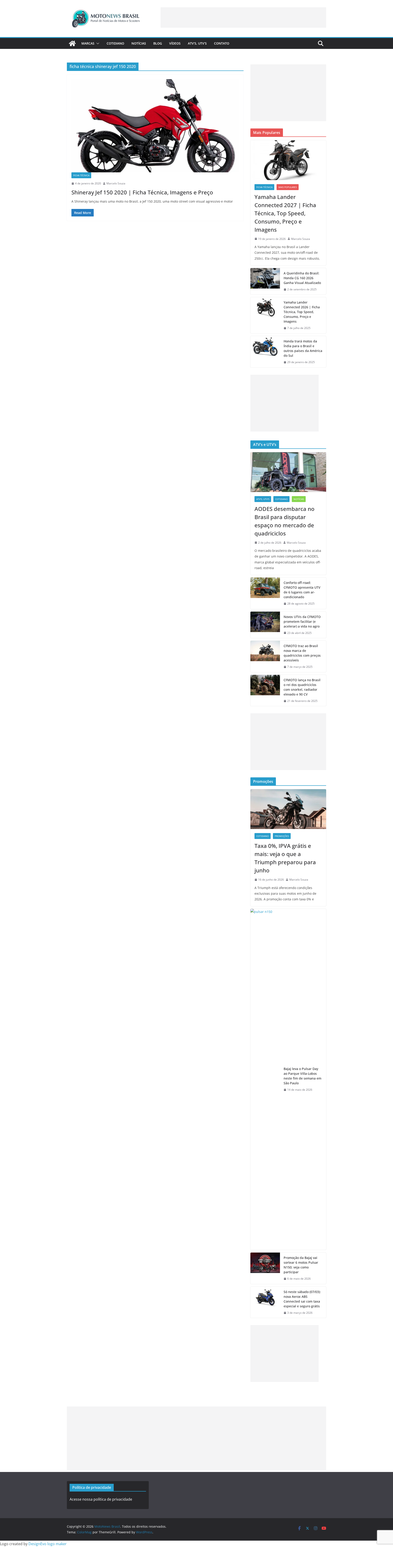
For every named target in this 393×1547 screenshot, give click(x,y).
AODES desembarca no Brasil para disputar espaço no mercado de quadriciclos (284, 521)
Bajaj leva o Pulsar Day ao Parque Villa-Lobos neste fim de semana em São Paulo (302, 1076)
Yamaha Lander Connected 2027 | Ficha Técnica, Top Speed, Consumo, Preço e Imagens (285, 213)
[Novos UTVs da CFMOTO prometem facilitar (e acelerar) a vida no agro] (265, 625)
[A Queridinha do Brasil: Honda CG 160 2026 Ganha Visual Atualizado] (265, 281)
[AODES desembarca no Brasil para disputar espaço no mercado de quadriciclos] (288, 472)
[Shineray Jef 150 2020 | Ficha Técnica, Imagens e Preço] (155, 125)
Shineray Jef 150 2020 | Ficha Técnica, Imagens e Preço (142, 192)
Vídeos (175, 43)
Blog (157, 43)
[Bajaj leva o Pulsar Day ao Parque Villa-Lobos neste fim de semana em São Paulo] (265, 1079)
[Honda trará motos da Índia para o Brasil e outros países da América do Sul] (265, 351)
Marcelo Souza (115, 183)
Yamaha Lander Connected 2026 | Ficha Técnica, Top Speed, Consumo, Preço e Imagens (302, 312)
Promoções (282, 836)
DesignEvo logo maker (47, 1543)
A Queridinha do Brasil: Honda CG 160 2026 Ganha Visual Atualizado (302, 278)
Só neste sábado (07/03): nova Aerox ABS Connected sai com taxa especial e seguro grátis (302, 1299)
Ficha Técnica (81, 175)
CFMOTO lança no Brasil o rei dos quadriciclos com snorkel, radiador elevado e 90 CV (302, 687)
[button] (96, 43)
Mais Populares (287, 187)
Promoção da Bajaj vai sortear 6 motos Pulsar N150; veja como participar (301, 1265)
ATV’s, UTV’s (197, 43)
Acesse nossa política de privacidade (101, 1499)
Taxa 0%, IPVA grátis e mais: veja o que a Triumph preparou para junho (285, 858)
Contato (221, 43)
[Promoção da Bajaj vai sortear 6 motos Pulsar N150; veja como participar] (265, 1268)
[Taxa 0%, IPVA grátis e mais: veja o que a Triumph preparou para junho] (288, 809)
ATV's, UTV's (262, 499)
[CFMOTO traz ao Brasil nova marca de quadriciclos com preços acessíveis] (265, 656)
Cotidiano (115, 43)
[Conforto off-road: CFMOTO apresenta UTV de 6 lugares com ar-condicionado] (265, 593)
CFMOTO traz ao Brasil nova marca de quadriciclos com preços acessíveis (302, 653)
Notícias (138, 43)
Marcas (87, 43)
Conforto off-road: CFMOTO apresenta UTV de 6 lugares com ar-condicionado (302, 589)
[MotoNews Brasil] (72, 43)
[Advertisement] (243, 17)
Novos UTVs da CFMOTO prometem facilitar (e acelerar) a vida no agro (302, 621)
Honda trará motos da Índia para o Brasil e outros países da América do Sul (303, 348)
